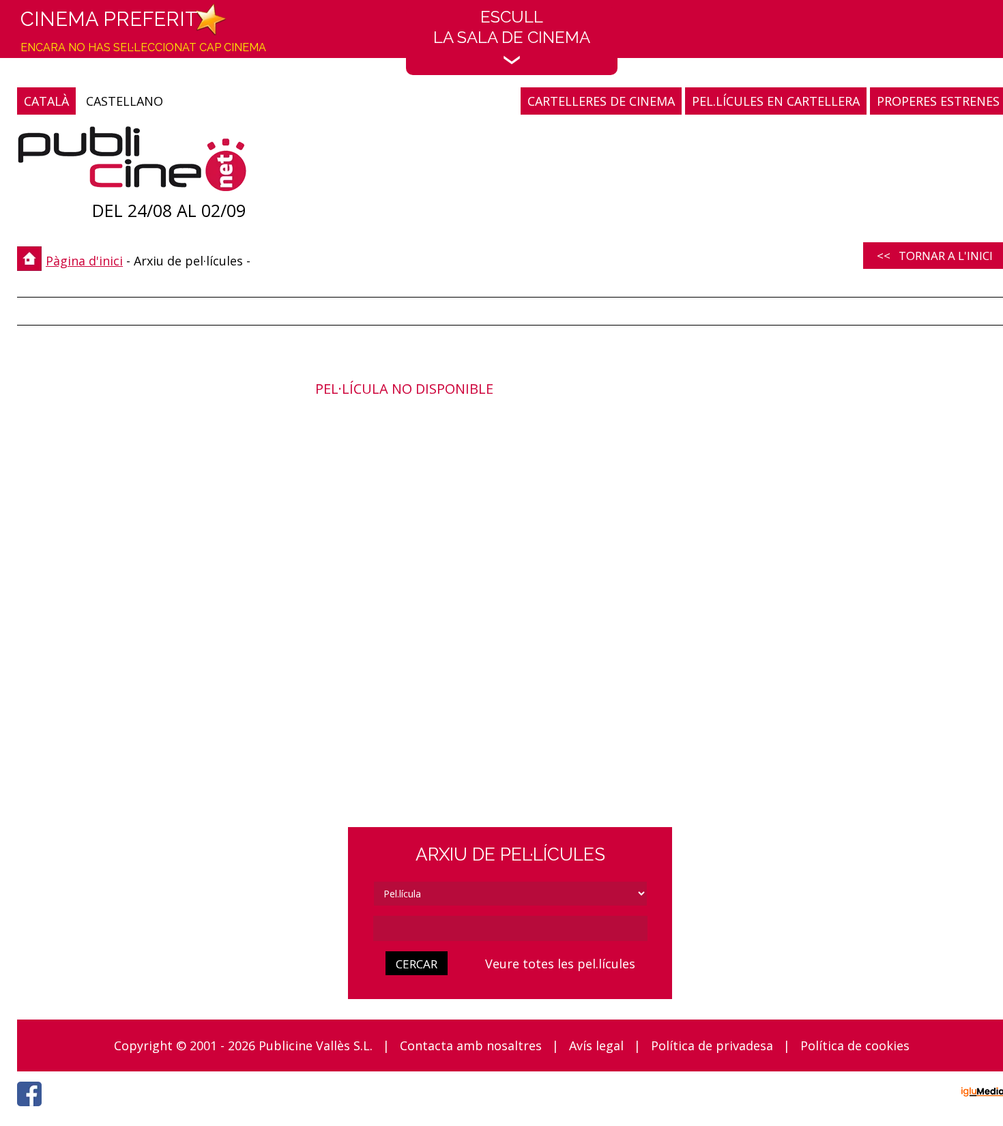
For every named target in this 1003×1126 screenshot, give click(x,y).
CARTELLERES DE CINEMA (601, 101)
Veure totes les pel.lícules (560, 963)
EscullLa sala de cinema (511, 27)
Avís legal (596, 1045)
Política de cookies (855, 1045)
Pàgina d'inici (84, 260)
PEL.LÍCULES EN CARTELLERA (776, 101)
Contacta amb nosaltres (471, 1045)
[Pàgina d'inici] (132, 162)
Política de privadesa (712, 1045)
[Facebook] (32, 1109)
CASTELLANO (124, 101)
